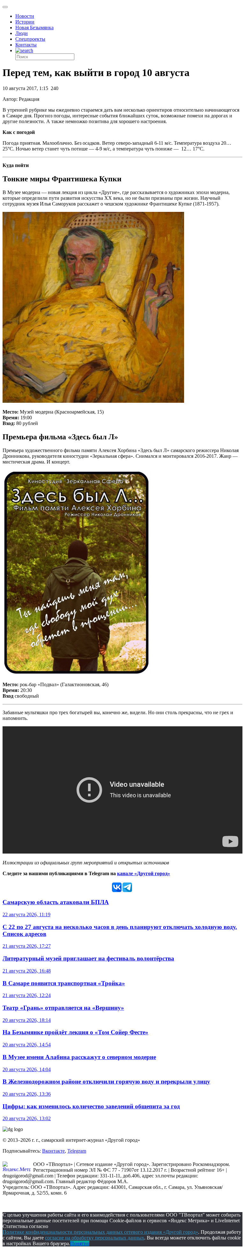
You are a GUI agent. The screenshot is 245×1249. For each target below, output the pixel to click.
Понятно (79, 1243)
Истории (24, 21)
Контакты (26, 44)
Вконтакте (53, 1151)
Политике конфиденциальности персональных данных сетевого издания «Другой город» (100, 1232)
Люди (21, 33)
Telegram (76, 1151)
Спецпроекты (30, 39)
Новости (24, 16)
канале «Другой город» (143, 873)
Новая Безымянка (34, 27)
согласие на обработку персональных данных (94, 1237)
